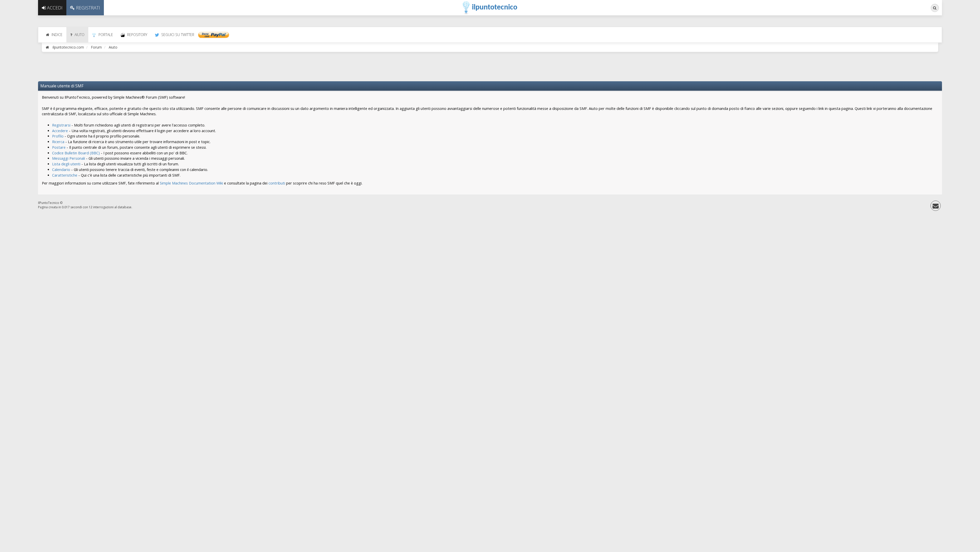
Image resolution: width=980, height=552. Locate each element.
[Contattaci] (935, 207)
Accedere (60, 130)
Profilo (58, 136)
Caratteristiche (64, 175)
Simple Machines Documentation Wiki (191, 183)
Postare (59, 147)
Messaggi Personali (68, 158)
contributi (276, 183)
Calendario (61, 169)
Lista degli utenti (66, 164)
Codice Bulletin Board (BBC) (76, 153)
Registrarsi (61, 125)
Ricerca (58, 141)
